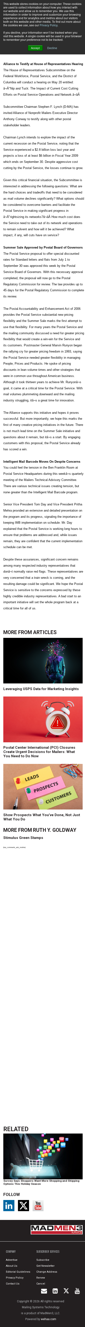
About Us (11, 1265)
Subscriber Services (47, 1251)
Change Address (46, 1271)
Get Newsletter (45, 1265)
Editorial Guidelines (18, 1271)
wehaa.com (48, 1319)
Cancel (40, 1283)
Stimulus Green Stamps (23, 838)
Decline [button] (52, 48)
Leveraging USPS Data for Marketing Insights (41, 689)
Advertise (11, 1259)
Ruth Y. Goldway (54, 830)
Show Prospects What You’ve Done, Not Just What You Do (41, 817)
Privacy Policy (48, 25)
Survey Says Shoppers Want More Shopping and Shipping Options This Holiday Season (41, 1182)
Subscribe (42, 1259)
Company (11, 1251)
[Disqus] (43, 917)
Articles (45, 632)
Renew (40, 1277)
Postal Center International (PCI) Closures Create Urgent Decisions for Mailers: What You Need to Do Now (39, 751)
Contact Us (12, 1283)
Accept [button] (35, 48)
